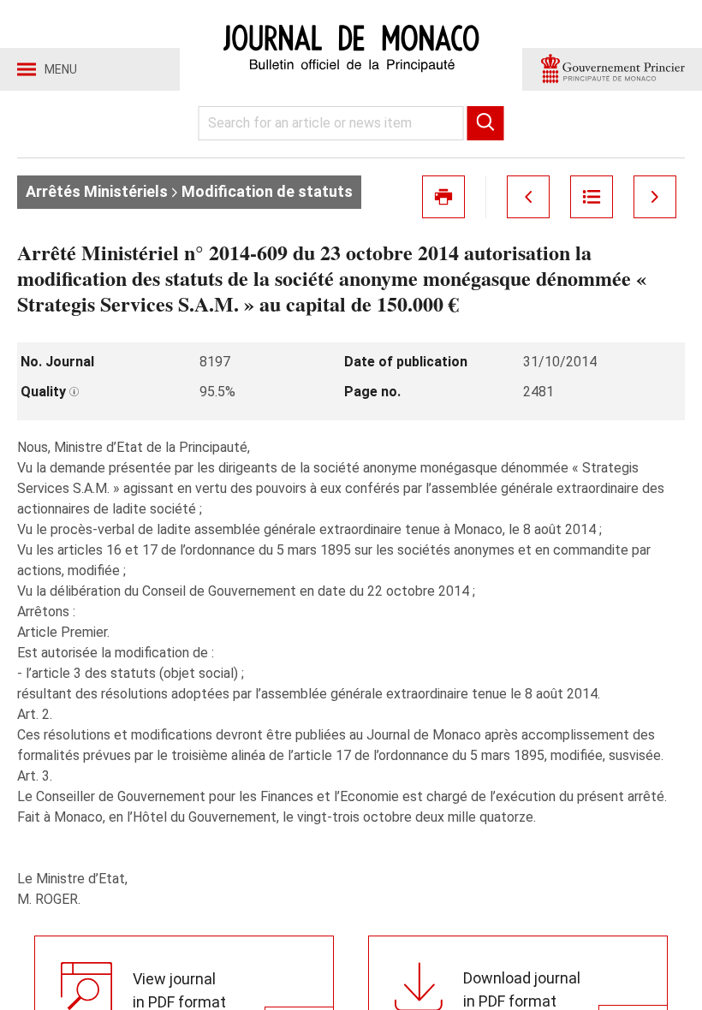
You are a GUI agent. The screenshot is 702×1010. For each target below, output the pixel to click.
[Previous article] (528, 196)
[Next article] (655, 196)
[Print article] (443, 196)
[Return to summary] (591, 196)
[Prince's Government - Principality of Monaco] (612, 69)
